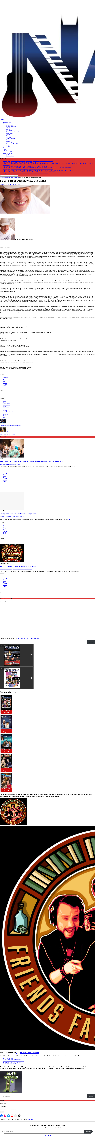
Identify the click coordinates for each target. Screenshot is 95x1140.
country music (6, 406)
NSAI (7, 145)
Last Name (2, 1107)
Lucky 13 (8, 129)
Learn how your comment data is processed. (28, 639)
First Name (2, 1105)
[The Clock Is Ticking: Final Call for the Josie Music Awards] (12, 563)
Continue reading (47, 1136)
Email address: (3, 1110)
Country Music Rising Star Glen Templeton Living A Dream (18, 515)
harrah (4, 407)
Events (4, 149)
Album (4, 402)
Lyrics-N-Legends (10, 125)
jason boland (6, 409)
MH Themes (30, 1121)
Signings (8, 146)
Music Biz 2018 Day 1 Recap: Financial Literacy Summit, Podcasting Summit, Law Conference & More (31, 462)
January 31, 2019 (4, 518)
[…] (76, 468)
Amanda (10, 185)
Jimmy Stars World (17, 570)
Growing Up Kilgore (11, 126)
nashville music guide (8, 413)
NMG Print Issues (7, 122)
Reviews (5, 148)
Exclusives (5, 123)
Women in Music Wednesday (13, 131)
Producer (8, 135)
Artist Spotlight (9, 133)
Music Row (5, 139)
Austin (4, 403)
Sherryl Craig (11, 518)
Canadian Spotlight (10, 138)
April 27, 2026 (3, 570)
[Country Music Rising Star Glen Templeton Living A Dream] (12, 510)
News (19, 185)
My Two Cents (9, 130)
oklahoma (5, 415)
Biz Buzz (8, 141)
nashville (5, 411)
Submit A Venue (10, 156)
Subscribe (91, 643)
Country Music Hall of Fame (12, 143)
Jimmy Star (9, 570)
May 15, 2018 (3, 465)
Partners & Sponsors (11, 152)
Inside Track (9, 127)
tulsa (4, 418)
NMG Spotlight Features (8, 178)
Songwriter (8, 137)
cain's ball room (6, 405)
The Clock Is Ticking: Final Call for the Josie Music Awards (18, 567)
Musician (8, 134)
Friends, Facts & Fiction (29, 1054)
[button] (10, 1059)
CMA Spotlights (10, 142)
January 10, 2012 (4, 185)
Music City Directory (8, 153)
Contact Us (5, 150)
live (4, 410)
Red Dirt (5, 417)
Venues (7, 154)
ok (3, 414)
